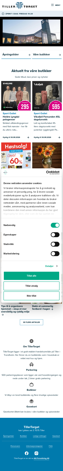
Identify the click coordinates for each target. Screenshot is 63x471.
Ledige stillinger (39, 436)
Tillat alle (31, 275)
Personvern (15, 446)
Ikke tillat (31, 295)
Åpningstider (8, 436)
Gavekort (56, 436)
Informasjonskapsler (34, 446)
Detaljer (49, 266)
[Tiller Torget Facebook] (26, 454)
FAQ (50, 446)
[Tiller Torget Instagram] (36, 454)
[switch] (55, 234)
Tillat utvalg (31, 285)
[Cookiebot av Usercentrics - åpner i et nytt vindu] (46, 173)
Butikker (23, 436)
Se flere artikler (31, 322)
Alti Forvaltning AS (41, 458)
